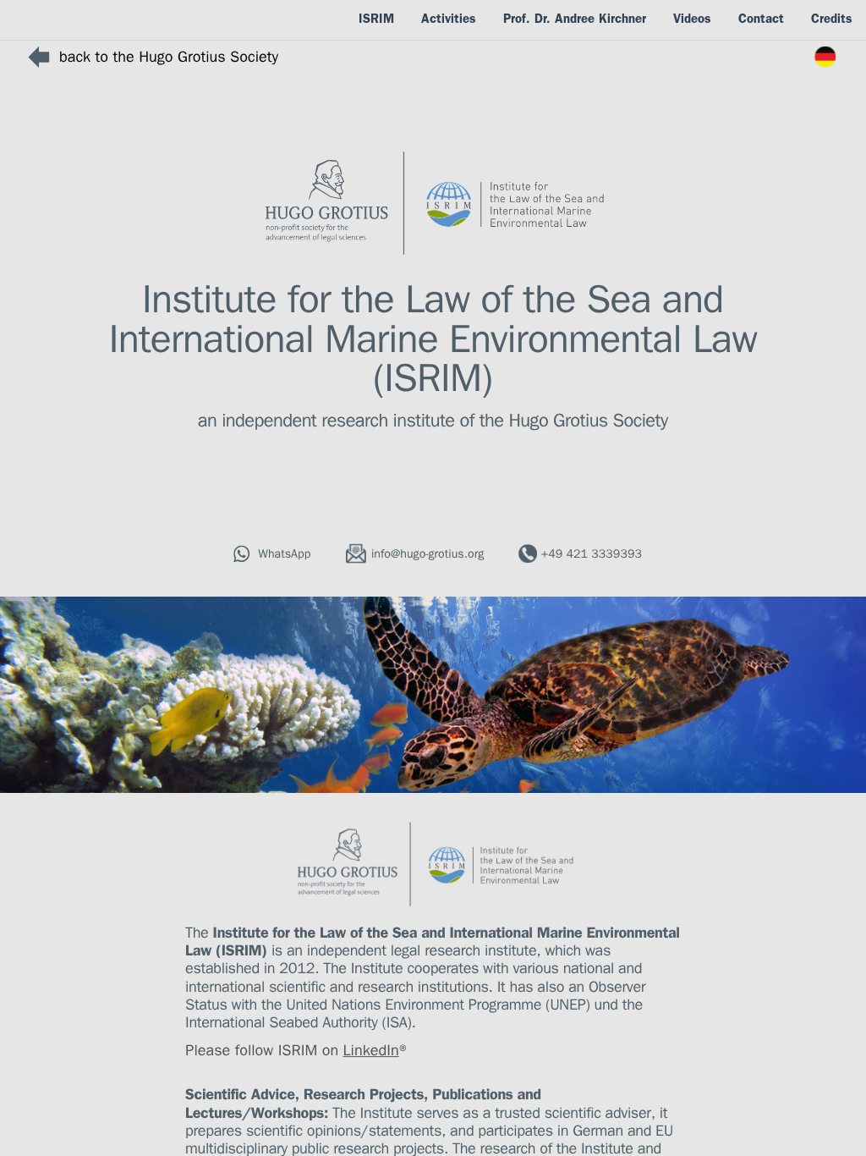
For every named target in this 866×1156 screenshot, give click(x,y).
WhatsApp (284, 555)
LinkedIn (371, 1052)
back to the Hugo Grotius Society (168, 59)
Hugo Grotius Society (587, 424)
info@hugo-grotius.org (427, 555)
